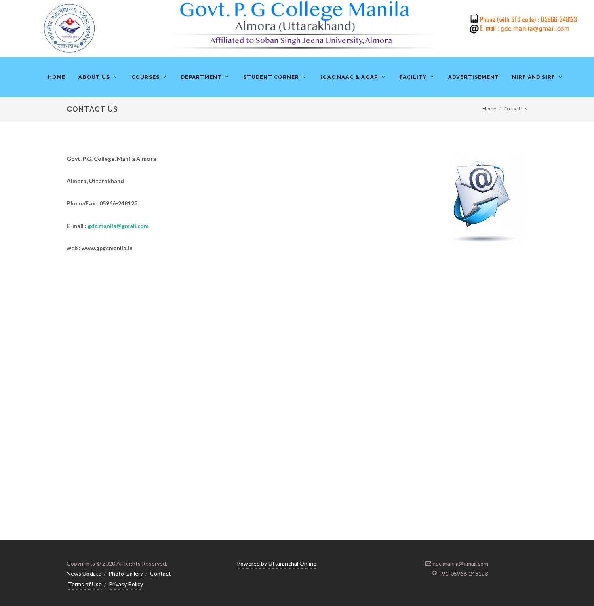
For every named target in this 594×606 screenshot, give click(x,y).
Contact (160, 573)
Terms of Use (85, 584)
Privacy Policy (126, 584)
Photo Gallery (125, 573)
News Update (84, 573)
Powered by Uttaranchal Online (276, 563)
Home (489, 109)
